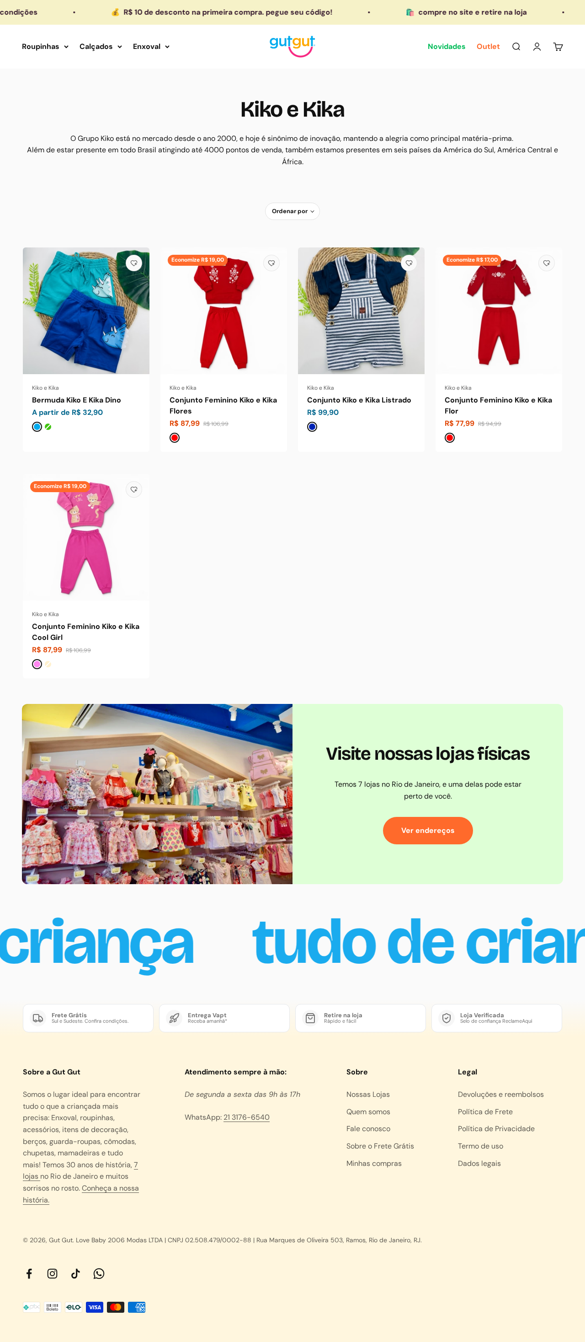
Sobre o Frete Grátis (380, 1146)
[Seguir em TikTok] (75, 1273)
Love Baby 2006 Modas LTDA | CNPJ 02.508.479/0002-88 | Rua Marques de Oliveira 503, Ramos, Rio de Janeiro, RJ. (249, 1240)
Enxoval (146, 46)
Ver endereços (428, 830)
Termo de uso (480, 1146)
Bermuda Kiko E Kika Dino (76, 400)
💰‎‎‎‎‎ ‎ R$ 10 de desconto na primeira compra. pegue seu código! (183, 12)
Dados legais (479, 1163)
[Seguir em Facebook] (29, 1273)
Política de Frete (485, 1112)
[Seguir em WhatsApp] (99, 1273)
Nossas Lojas (368, 1094)
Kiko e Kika (45, 388)
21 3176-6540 (246, 1117)
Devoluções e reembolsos (501, 1094)
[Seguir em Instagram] (52, 1273)
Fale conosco (368, 1128)
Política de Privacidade (496, 1128)
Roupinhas (40, 46)
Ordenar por (290, 211)
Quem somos (368, 1112)
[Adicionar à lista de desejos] (134, 263)
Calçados (96, 46)
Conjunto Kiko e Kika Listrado (359, 400)
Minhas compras (374, 1163)
